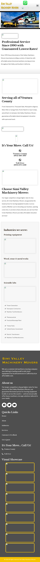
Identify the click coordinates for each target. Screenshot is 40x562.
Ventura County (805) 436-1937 (20, 155)
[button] (37, 5)
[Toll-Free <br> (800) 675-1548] (20, 159)
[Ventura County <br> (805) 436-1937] (20, 150)
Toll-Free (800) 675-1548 (20, 164)
